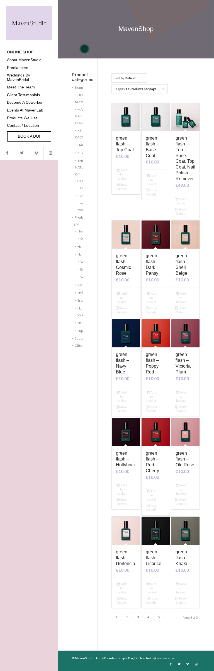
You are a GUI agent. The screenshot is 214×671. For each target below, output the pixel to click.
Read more (182, 201)
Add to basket (122, 174)
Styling (82, 293)
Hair (80, 246)
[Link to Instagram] (50, 153)
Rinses (82, 285)
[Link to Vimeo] (36, 153)
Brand (79, 87)
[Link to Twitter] (22, 153)
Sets (83, 277)
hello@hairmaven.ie (160, 658)
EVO (80, 196)
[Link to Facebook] (7, 153)
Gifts (78, 345)
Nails (81, 254)
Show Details (121, 186)
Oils (83, 238)
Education (82, 338)
